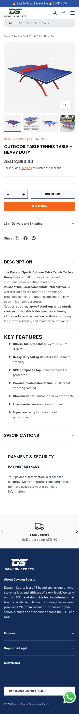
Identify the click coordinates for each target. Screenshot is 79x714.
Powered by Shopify (39, 704)
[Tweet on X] (17, 238)
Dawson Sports (20, 704)
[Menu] (72, 13)
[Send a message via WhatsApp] (69, 697)
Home (7, 36)
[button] (63, 13)
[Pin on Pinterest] (34, 238)
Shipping (26, 168)
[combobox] (39, 23)
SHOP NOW (60, 3)
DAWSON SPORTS (15, 139)
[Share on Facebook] (25, 238)
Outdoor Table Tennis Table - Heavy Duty (35, 36)
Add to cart (53, 194)
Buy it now (39, 206)
